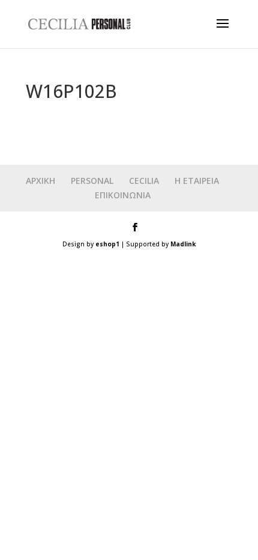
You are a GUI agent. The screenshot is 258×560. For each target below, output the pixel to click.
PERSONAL (92, 180)
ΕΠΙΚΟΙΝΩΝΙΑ (123, 195)
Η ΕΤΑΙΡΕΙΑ (197, 180)
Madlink (183, 244)
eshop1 (107, 244)
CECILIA (144, 180)
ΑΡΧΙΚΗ (40, 180)
